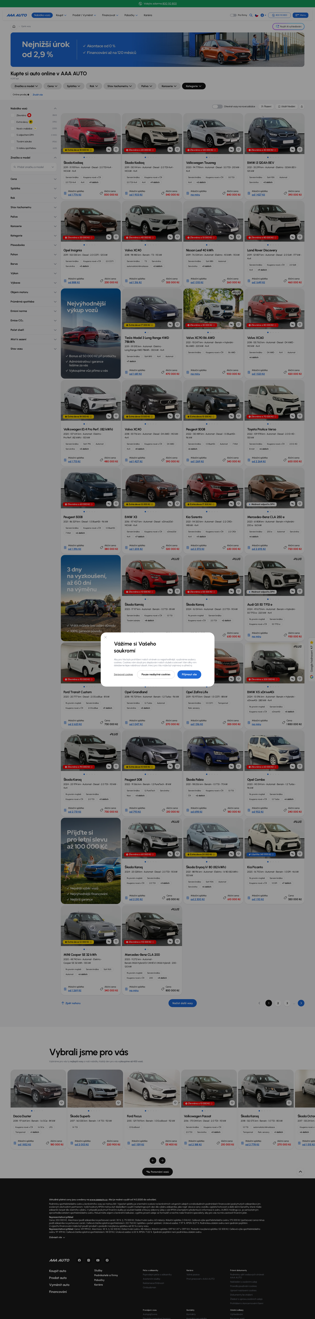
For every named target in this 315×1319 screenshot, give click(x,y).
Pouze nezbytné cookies (156, 674)
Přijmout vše (189, 674)
